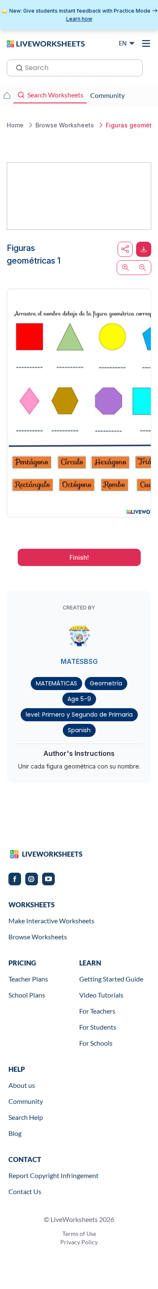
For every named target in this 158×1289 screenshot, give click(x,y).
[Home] (46, 43)
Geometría (106, 683)
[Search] (17, 67)
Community (25, 1101)
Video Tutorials (101, 995)
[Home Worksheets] (6, 95)
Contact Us (24, 1191)
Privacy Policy (79, 1242)
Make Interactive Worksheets (51, 921)
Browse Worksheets (37, 937)
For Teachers (97, 1011)
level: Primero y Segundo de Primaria (79, 714)
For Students (97, 1027)
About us (21, 1085)
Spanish (79, 730)
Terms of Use (79, 1233)
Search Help (25, 1117)
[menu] (146, 43)
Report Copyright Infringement (53, 1175)
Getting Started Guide (111, 979)
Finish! (79, 557)
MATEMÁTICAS (56, 683)
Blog (14, 1133)
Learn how (79, 19)
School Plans (26, 995)
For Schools (95, 1043)
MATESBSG (79, 661)
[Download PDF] (143, 249)
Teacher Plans (28, 979)
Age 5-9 (79, 699)
